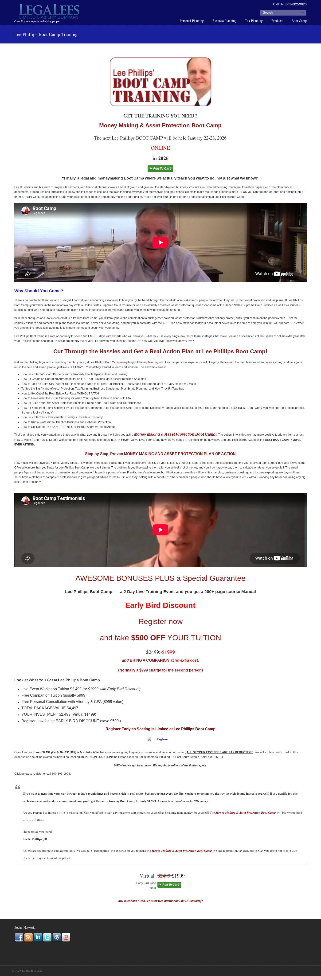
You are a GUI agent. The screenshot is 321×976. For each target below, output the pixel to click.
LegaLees (49, 12)
